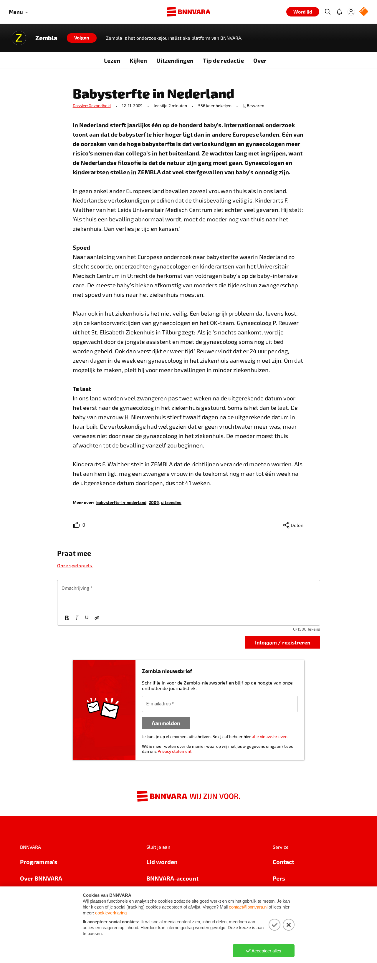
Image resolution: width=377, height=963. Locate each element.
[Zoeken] (327, 11)
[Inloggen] (351, 11)
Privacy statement (174, 751)
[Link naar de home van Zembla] (19, 38)
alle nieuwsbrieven (269, 736)
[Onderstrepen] (87, 618)
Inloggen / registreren (282, 642)
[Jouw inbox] (339, 12)
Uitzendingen (175, 60)
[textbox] (188, 595)
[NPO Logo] (363, 12)
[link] (121, 502)
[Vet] (67, 618)
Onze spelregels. (75, 565)
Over (260, 60)
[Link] (97, 618)
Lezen (112, 60)
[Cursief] (77, 618)
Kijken (138, 60)
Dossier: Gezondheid (92, 105)
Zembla (46, 38)
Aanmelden (166, 723)
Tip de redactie (223, 60)
